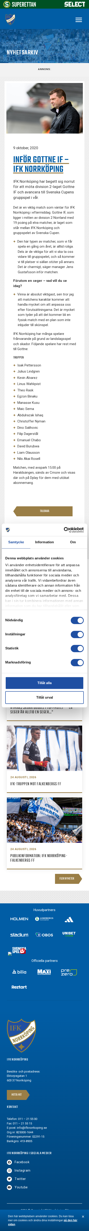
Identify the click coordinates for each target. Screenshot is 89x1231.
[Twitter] (9, 1179)
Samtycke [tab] (16, 542)
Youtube (21, 1187)
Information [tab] (44, 542)
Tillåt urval (44, 697)
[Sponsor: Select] (75, 6)
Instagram (23, 1170)
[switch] (77, 634)
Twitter (20, 1179)
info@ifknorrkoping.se (32, 1127)
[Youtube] (9, 1187)
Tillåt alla (44, 683)
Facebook (22, 1162)
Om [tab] (73, 542)
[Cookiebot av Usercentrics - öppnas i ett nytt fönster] (64, 530)
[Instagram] (9, 1170)
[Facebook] (9, 1162)
